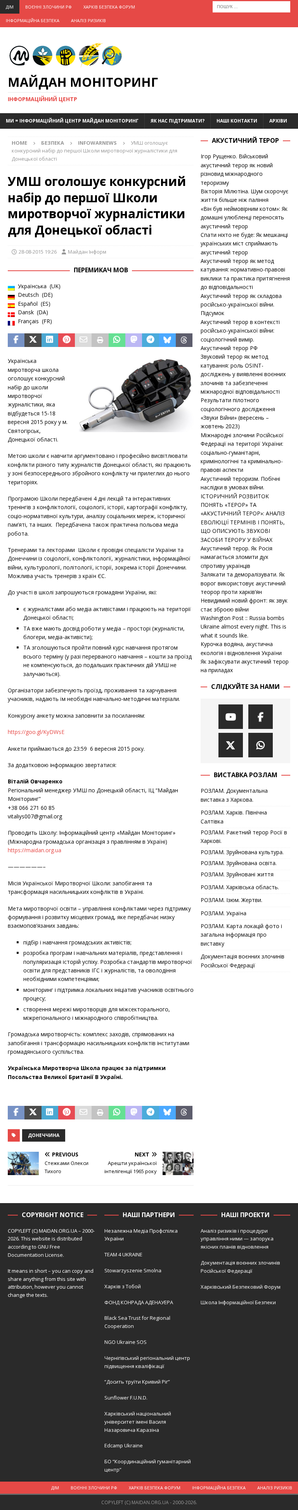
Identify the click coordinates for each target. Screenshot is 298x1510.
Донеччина (43, 1135)
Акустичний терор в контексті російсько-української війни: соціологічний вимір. (240, 330)
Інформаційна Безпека (32, 20)
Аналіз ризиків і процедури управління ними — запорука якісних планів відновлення (237, 1239)
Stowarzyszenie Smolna (132, 1270)
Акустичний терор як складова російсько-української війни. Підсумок (241, 304)
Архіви (278, 120)
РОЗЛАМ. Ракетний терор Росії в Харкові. (244, 836)
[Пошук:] (251, 6)
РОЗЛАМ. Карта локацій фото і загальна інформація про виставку (241, 934)
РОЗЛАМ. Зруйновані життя (237, 874)
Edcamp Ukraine (123, 1445)
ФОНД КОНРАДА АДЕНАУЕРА (139, 1302)
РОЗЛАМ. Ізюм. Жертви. (231, 900)
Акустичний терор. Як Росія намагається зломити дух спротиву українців (236, 557)
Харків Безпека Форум (109, 7)
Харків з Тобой (122, 1286)
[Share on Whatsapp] (117, 340)
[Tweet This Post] (32, 340)
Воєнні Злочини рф (48, 7)
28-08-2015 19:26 (38, 251)
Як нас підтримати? (177, 120)
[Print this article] (100, 340)
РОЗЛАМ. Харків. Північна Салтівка (234, 817)
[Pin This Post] (66, 340)
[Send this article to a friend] (83, 340)
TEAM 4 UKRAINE (123, 1254)
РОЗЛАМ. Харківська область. (240, 887)
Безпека (52, 142)
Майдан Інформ (87, 251)
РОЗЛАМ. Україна (223, 913)
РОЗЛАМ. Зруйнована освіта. (239, 863)
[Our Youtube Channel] (230, 716)
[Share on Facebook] (16, 340)
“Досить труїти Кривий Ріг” (137, 1381)
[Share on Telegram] (150, 340)
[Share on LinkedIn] (50, 340)
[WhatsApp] (260, 745)
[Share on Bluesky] (167, 340)
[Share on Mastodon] (133, 340)
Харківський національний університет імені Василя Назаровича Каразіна (137, 1421)
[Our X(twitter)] (230, 745)
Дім (10, 7)
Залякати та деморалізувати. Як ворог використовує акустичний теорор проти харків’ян (243, 583)
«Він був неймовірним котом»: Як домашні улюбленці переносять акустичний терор (244, 217)
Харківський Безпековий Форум (241, 1286)
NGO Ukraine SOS (125, 1341)
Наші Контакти (237, 120)
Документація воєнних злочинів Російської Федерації (242, 961)
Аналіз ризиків (88, 20)
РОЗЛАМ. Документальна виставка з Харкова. (234, 795)
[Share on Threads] (184, 340)
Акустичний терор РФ (229, 348)
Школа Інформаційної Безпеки (238, 1302)
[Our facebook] (260, 716)
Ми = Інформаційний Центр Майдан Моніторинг (72, 120)
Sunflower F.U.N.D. (125, 1397)
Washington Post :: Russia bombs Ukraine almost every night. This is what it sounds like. (243, 626)
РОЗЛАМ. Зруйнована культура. (242, 852)
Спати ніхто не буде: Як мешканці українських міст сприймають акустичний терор (244, 243)
